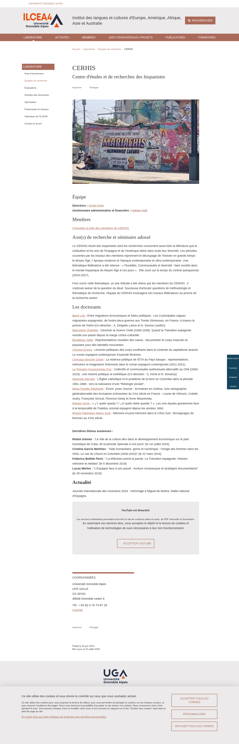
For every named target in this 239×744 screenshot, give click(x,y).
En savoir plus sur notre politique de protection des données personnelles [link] (64, 717)
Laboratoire (33, 37)
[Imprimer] (85, 87)
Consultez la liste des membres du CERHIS (100, 228)
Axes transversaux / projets (131, 37)
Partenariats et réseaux (37, 109)
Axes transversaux (34, 73)
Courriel (77, 610)
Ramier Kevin (81, 403)
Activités (62, 37)
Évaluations (30, 87)
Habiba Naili (139, 210)
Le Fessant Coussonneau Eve (92, 369)
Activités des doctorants (37, 95)
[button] (45, 3)
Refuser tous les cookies (194, 726)
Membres (88, 37)
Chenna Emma (82, 349)
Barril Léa (78, 315)
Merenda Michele (83, 379)
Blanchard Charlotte (85, 330)
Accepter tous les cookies (194, 700)
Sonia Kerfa (96, 205)
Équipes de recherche (109, 49)
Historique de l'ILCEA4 (36, 116)
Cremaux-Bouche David (87, 359)
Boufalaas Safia (82, 340)
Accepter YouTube (137, 543)
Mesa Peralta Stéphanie (88, 388)
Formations (206, 37)
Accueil (76, 49)
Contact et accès (33, 123)
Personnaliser (194, 714)
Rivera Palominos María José (91, 413)
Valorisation (30, 102)
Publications (175, 37)
